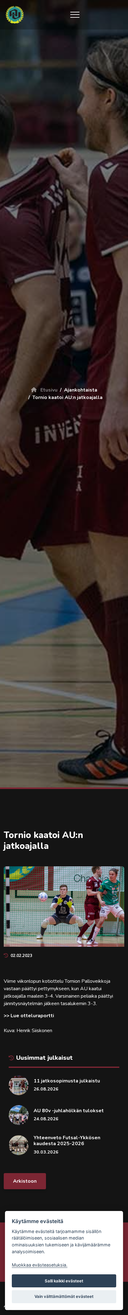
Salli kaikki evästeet (64, 1280)
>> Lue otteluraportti (29, 1015)
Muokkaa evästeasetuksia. (39, 1264)
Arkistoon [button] (25, 1181)
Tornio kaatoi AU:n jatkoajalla (67, 397)
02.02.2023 (21, 956)
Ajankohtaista (80, 390)
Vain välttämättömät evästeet (64, 1296)
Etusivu (48, 390)
